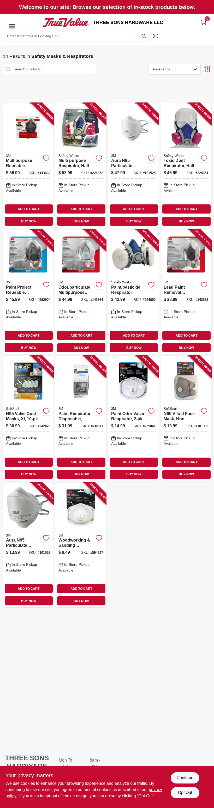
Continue (184, 777)
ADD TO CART (28, 209)
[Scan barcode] (155, 36)
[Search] (144, 35)
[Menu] (12, 26)
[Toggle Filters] (207, 69)
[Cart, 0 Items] (203, 22)
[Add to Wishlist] (46, 158)
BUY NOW (28, 221)
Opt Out (185, 792)
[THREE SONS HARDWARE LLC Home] (66, 22)
